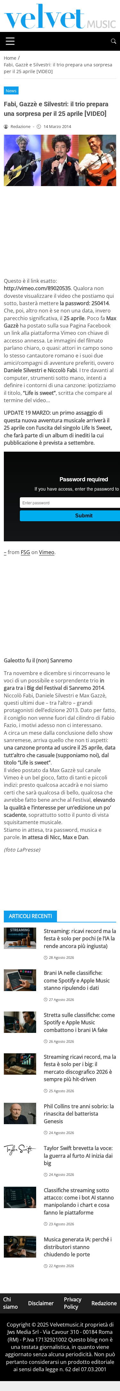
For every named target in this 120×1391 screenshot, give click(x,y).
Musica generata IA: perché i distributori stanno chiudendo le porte (78, 1247)
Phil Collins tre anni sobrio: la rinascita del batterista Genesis (79, 1114)
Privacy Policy (72, 1303)
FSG (25, 552)
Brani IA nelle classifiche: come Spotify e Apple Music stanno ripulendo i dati (77, 980)
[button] (113, 41)
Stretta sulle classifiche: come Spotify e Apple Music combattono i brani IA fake (79, 1022)
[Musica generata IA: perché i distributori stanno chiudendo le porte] (20, 1246)
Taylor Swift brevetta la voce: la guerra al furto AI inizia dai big (78, 1156)
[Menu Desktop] (10, 41)
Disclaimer (41, 1302)
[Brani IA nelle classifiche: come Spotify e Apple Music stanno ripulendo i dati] (20, 980)
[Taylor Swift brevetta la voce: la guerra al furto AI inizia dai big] (20, 1150)
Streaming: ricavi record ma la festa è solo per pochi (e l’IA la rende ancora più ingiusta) (80, 939)
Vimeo (46, 552)
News (11, 91)
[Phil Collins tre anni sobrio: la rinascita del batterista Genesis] (20, 1113)
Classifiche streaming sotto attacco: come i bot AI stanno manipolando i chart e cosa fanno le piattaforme (79, 1201)
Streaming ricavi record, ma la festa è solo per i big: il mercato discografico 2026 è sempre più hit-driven (80, 1068)
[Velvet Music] (60, 15)
